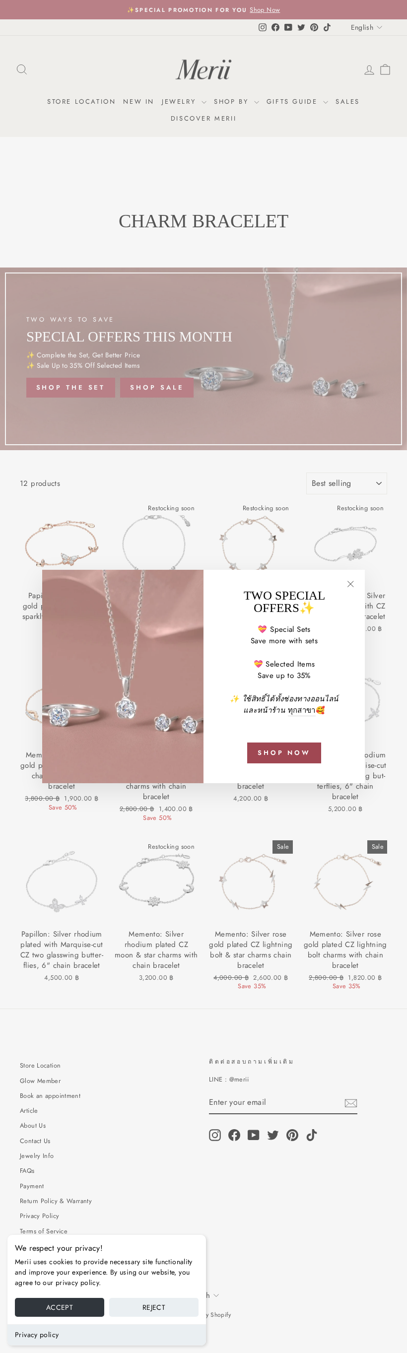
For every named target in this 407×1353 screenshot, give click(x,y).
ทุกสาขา (302, 710)
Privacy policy (37, 1335)
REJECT (153, 1307)
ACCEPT (59, 1307)
